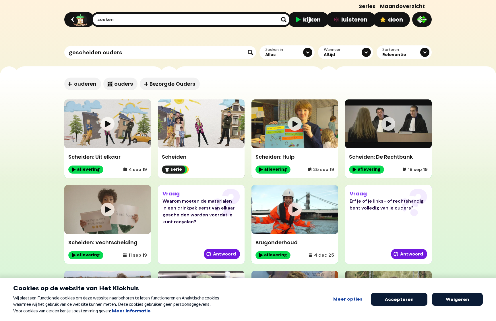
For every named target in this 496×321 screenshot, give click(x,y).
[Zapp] (422, 19)
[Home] (78, 19)
